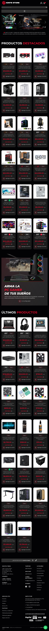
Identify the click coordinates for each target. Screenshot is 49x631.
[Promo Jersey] (11, 200)
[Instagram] (29, 587)
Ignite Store (5, 627)
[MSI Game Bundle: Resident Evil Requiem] (11, 234)
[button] (41, 3)
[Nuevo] (11, 64)
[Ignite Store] (10, 3)
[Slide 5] (37, 28)
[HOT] (5, 64)
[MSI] (27, 234)
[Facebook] (26, 587)
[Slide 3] (30, 28)
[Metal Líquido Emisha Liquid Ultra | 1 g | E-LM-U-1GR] (24, 392)
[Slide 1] (24, 28)
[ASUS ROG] (21, 166)
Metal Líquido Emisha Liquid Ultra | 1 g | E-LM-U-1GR (24, 404)
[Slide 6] (41, 28)
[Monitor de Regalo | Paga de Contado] (43, 234)
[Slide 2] (27, 28)
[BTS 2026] (37, 132)
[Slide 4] (34, 28)
